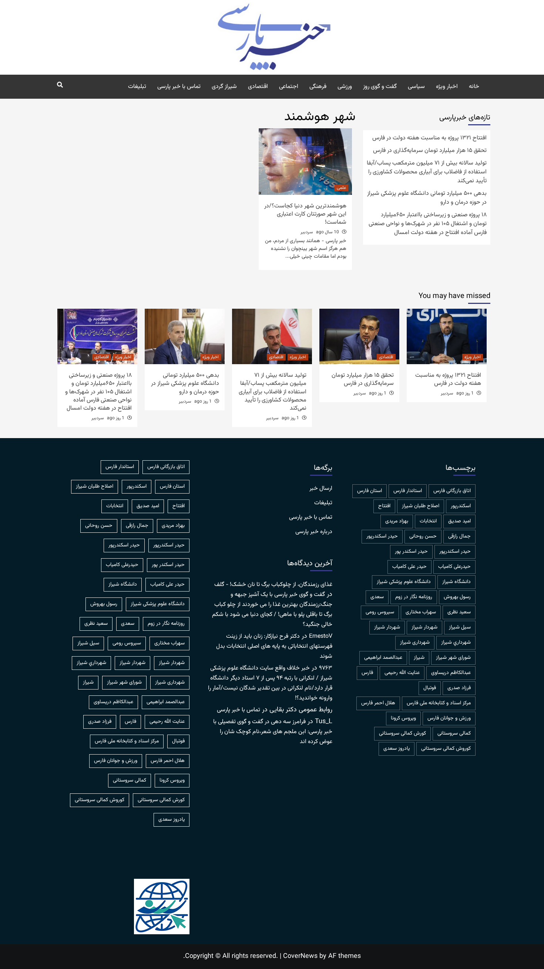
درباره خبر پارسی (313, 532)
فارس (367, 673)
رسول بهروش (457, 597)
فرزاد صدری (459, 688)
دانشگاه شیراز (456, 582)
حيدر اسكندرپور (382, 536)
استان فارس (369, 491)
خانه (474, 86)
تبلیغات (137, 86)
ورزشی (345, 86)
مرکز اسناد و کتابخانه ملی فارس (439, 703)
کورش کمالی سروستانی (402, 733)
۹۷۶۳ (325, 668)
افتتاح (384, 506)
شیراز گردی (224, 86)
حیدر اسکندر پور (411, 552)
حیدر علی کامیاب (409, 567)
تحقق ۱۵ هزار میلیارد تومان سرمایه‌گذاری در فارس (430, 150)
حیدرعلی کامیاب (454, 567)
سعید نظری (459, 612)
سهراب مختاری (421, 612)
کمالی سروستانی (454, 733)
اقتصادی (258, 86)
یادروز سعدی (396, 749)
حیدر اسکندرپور (455, 552)
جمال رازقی (459, 536)
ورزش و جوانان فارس (449, 718)
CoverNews (300, 956)
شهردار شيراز (424, 627)
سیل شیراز (460, 627)
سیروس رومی (380, 612)
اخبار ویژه (447, 86)
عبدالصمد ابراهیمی (383, 658)
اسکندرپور (461, 506)
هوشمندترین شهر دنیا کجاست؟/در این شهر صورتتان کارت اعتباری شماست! (305, 214)
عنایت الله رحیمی (402, 673)
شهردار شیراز (387, 627)
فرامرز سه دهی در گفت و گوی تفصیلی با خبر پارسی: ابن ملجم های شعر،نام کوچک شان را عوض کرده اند (272, 731)
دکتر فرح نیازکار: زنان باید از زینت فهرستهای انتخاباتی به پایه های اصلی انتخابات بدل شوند (274, 646)
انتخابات (428, 521)
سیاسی (416, 86)
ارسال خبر (320, 488)
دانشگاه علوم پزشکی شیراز (404, 582)
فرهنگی (317, 86)
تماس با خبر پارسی (179, 86)
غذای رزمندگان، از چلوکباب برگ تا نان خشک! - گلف (273, 584)
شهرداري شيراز (456, 642)
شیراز (419, 658)
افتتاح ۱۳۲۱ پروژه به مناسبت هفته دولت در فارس (429, 138)
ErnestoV (320, 636)
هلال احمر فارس (378, 703)
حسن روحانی (423, 536)
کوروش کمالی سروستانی (446, 749)
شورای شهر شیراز (453, 658)
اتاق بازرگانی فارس (452, 491)
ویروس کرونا (403, 718)
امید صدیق (459, 521)
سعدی (377, 597)
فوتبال (429, 688)
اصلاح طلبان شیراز (420, 506)
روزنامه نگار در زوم (413, 597)
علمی (341, 187)
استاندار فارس (407, 491)
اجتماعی (288, 86)
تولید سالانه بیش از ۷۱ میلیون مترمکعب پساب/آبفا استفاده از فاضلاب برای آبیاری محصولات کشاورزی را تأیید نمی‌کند (427, 172)
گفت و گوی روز (380, 86)
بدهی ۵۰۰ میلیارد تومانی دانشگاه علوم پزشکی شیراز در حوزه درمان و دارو (427, 198)
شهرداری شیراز (415, 642)
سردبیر (306, 232)
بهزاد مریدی (396, 521)
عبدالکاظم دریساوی (451, 673)
